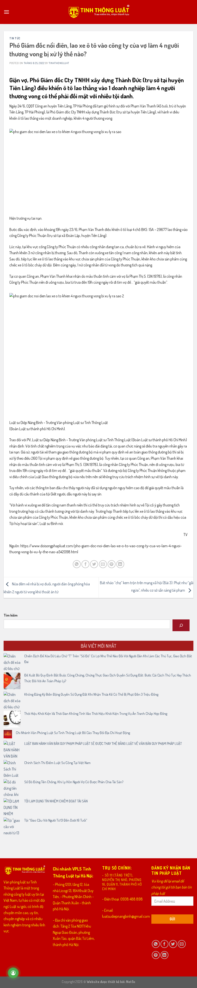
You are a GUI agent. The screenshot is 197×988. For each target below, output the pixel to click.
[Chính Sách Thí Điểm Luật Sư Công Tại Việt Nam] (12, 768)
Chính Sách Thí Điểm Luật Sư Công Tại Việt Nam (57, 762)
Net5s (130, 981)
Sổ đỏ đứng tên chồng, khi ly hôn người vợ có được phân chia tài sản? (73, 782)
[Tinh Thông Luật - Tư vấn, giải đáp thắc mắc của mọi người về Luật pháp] (98, 12)
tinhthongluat (59, 63)
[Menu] (6, 12)
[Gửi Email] (103, 564)
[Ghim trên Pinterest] (112, 564)
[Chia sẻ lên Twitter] (94, 564)
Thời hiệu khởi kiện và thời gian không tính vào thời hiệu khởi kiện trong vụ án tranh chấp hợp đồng (95, 713)
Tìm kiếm (11, 615)
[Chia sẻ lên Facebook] (85, 564)
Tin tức (14, 38)
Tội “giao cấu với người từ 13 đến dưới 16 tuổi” (55, 820)
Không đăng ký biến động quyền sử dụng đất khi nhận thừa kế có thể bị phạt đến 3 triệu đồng (91, 694)
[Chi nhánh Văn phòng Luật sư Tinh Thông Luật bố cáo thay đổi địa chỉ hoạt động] (8, 734)
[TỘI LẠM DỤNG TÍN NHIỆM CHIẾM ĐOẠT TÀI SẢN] (12, 806)
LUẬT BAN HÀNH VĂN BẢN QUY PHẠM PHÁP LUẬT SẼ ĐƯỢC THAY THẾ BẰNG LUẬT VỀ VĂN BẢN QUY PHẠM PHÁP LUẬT (103, 743)
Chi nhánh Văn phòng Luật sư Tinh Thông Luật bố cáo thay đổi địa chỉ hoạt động (73, 732)
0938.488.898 (131, 899)
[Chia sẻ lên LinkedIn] (120, 564)
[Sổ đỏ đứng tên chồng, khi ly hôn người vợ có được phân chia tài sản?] (12, 787)
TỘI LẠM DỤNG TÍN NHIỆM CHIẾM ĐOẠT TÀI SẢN (56, 801)
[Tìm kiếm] (181, 625)
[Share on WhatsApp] (77, 564)
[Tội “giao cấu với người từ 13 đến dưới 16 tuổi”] (12, 825)
